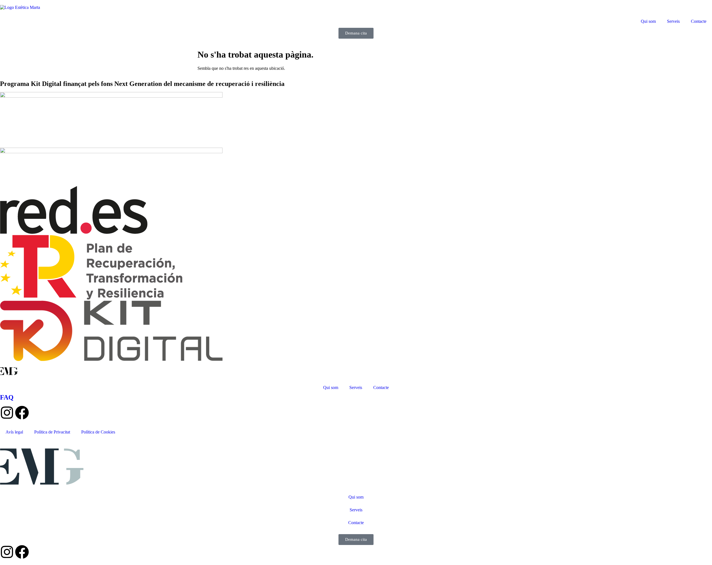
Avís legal (14, 432)
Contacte (698, 21)
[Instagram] (7, 413)
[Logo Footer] (9, 373)
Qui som (648, 21)
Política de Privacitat (52, 432)
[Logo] (20, 7)
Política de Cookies (98, 432)
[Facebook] (22, 413)
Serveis (673, 21)
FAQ (7, 397)
